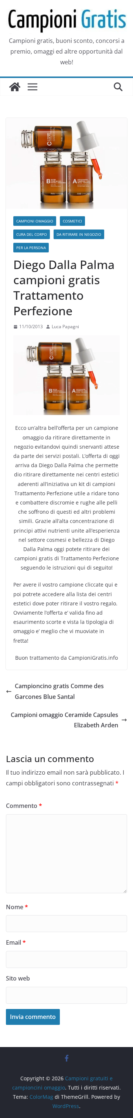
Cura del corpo (31, 234)
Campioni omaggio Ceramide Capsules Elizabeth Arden (64, 720)
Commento (24, 806)
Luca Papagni (65, 326)
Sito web (18, 978)
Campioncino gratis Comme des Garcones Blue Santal (59, 691)
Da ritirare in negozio (79, 234)
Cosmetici (72, 221)
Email (16, 942)
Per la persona (31, 247)
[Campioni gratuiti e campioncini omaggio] (15, 87)
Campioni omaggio (34, 221)
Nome (17, 907)
